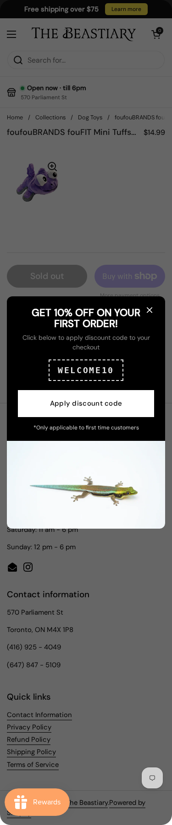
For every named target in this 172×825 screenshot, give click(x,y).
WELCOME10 (86, 370)
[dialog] (86, 412)
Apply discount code (86, 403)
